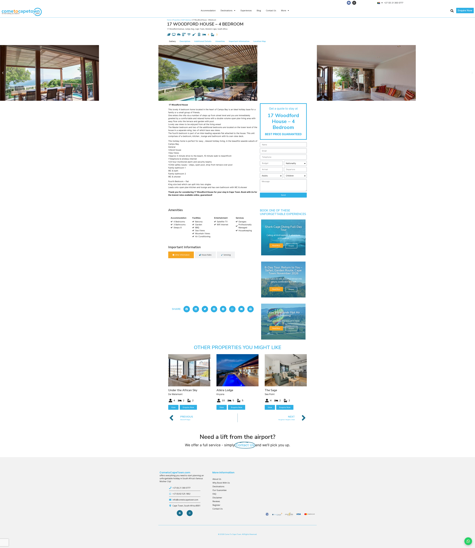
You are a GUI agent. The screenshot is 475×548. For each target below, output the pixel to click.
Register (216, 505)
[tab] (181, 255)
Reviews (216, 501)
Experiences (246, 10)
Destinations (226, 10)
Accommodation (208, 10)
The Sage (271, 390)
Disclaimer (217, 497)
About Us (217, 479)
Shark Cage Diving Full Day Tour (283, 228)
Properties (176, 20)
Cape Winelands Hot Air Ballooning (283, 313)
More (283, 10)
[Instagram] (354, 3)
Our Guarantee (219, 490)
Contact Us (271, 10)
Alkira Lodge (224, 390)
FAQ (214, 494)
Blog (259, 10)
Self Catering (186, 20)
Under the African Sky (182, 390)
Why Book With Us (221, 482)
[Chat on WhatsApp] (468, 541)
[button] (2, 72)
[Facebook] (349, 3)
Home (169, 20)
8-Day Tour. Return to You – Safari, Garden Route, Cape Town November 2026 (283, 270)
